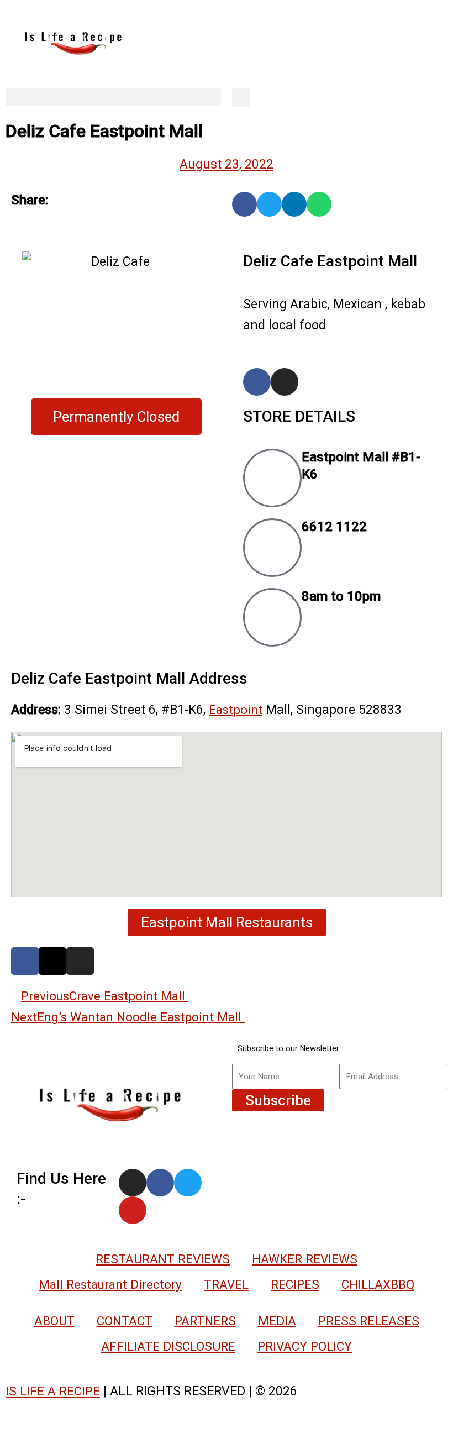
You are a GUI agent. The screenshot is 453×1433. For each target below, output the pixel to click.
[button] (113, 97)
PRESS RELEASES (368, 1321)
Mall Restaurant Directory (110, 1284)
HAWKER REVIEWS (304, 1259)
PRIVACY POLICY (304, 1346)
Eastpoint (235, 709)
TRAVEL (226, 1284)
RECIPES (295, 1284)
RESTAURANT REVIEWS (163, 1259)
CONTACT (124, 1321)
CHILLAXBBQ (377, 1284)
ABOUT (54, 1321)
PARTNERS (205, 1321)
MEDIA (277, 1321)
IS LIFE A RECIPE (53, 1391)
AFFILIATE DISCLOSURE (168, 1346)
